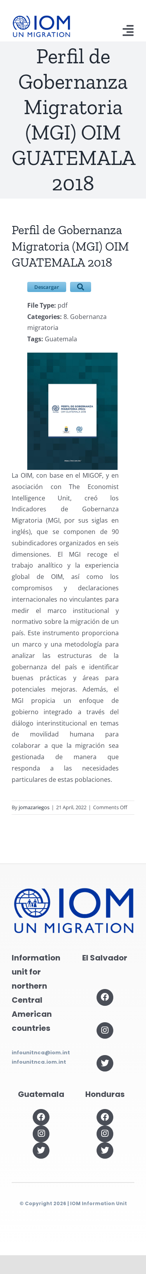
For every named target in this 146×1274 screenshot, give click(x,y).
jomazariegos (34, 807)
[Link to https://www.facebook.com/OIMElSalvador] (105, 997)
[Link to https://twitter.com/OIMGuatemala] (41, 1150)
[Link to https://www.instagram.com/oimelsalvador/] (105, 1030)
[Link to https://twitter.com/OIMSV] (105, 1063)
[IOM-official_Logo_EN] (41, 18)
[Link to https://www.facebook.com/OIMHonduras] (105, 1117)
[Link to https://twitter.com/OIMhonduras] (105, 1150)
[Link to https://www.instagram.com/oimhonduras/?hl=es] (105, 1133)
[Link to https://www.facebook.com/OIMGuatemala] (41, 1117)
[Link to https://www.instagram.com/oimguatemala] (41, 1133)
